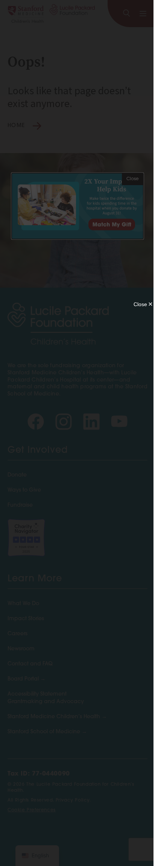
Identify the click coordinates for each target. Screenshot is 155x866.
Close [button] (132, 179)
